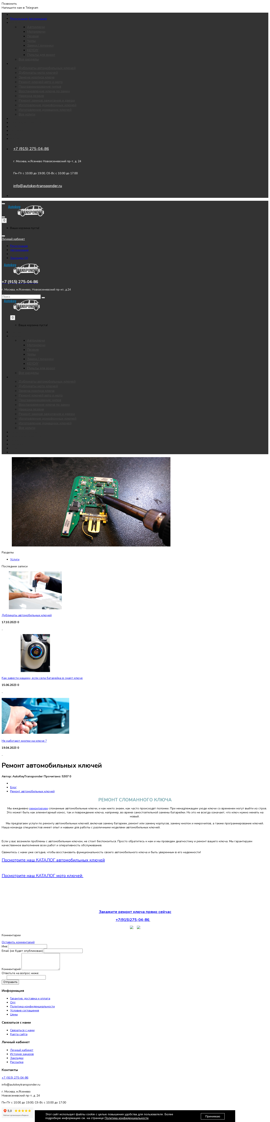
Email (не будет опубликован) (22, 951)
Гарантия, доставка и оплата (30, 998)
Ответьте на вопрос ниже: (20, 973)
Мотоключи (36, 31)
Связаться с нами (22, 1030)
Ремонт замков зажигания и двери (47, 100)
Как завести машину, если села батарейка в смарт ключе (42, 678)
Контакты (17, 139)
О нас (14, 135)
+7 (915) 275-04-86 (31, 148)
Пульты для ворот (41, 54)
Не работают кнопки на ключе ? (24, 741)
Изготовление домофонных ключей (47, 105)
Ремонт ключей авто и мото (41, 82)
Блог (13, 787)
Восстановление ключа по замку (44, 91)
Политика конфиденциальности (32, 1006)
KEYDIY (32, 50)
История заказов (22, 1054)
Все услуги (27, 114)
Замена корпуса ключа (36, 77)
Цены (14, 127)
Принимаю (212, 1116)
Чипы (31, 41)
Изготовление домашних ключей (45, 109)
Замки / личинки (40, 45)
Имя (4, 946)
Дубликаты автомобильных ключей (47, 68)
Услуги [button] (14, 64)
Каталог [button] (16, 23)
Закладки (16, 1058)
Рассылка (16, 1062)
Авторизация (37, 19)
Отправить (10, 982)
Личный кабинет (21, 1050)
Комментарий (11, 969)
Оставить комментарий (18, 942)
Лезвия (33, 36)
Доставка (17, 131)
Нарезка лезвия (31, 96)
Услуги (14, 559)
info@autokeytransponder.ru (37, 185)
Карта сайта (18, 1034)
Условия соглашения (24, 1010)
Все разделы (29, 59)
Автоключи (36, 27)
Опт (13, 1002)
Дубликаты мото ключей (38, 72)
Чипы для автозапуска (26, 123)
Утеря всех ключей (23, 119)
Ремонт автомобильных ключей (32, 791)
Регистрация (19, 19)
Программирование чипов (40, 86)
